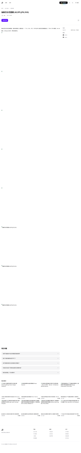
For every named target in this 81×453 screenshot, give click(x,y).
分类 (10, 2)
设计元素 (6, 8)
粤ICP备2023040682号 (12, 444)
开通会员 (51, 431)
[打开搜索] (69, 3)
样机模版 (35, 438)
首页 (6, 2)
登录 (78, 2)
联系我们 (67, 433)
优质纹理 (12, 8)
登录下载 (5, 20)
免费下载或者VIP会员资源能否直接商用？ (11, 353)
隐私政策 (67, 436)
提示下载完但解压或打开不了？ (9, 358)
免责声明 (51, 436)
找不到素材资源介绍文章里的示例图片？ (11, 363)
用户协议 (67, 438)
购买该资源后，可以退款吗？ (9, 372)
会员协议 (51, 433)
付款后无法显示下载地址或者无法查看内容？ (12, 367)
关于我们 (67, 431)
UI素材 (34, 436)
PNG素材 (35, 433)
